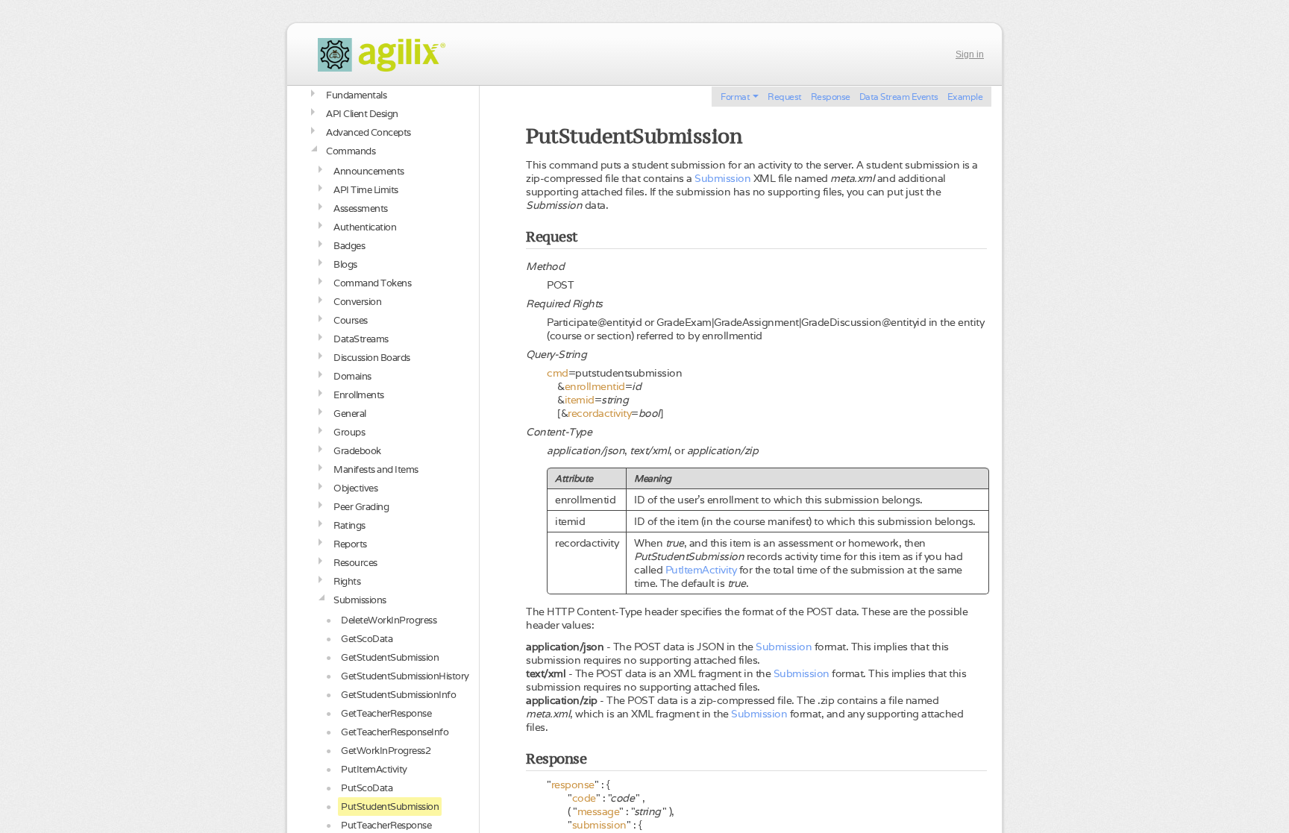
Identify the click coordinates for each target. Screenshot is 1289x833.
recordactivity (599, 413)
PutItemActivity (701, 569)
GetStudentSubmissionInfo (398, 694)
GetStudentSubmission (390, 657)
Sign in (970, 54)
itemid (580, 399)
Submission (722, 178)
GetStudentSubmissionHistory (405, 676)
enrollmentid (595, 386)
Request (785, 96)
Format (735, 96)
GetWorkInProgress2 (385, 750)
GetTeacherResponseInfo (394, 732)
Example (965, 96)
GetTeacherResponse (386, 713)
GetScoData (366, 638)
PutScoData (366, 788)
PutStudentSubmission (390, 806)
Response (830, 96)
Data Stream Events (898, 96)
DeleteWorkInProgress (388, 620)
